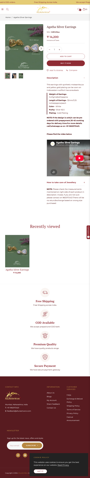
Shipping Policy (73, 406)
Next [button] (41, 48)
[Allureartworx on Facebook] (18, 455)
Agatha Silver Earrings (17, 269)
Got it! (40, 471)
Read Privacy (63, 465)
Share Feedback (53, 404)
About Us (50, 393)
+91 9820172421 (13, 408)
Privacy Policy (72, 413)
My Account (52, 400)
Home (8, 17)
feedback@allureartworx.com (19, 411)
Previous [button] (7, 48)
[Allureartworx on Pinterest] (25, 455)
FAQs (69, 395)
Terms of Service (73, 410)
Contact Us (51, 408)
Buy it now (66, 63)
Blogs (49, 396)
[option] (24, 47)
